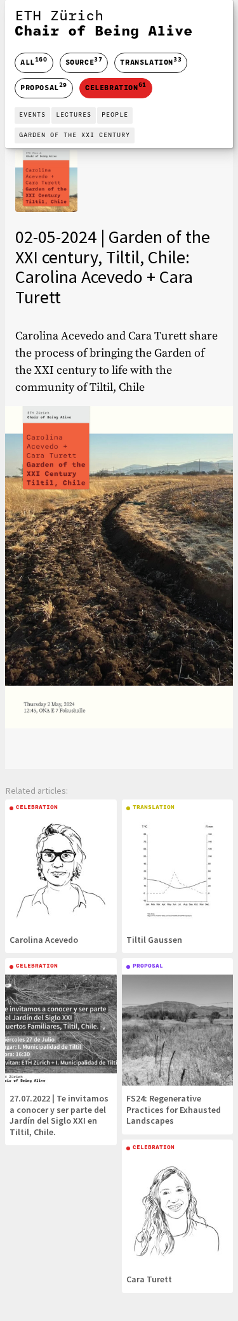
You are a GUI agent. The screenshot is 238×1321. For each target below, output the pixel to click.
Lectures (73, 115)
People (115, 115)
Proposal (43, 86)
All (34, 63)
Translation (151, 61)
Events (32, 115)
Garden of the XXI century (74, 135)
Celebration (116, 86)
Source (84, 61)
